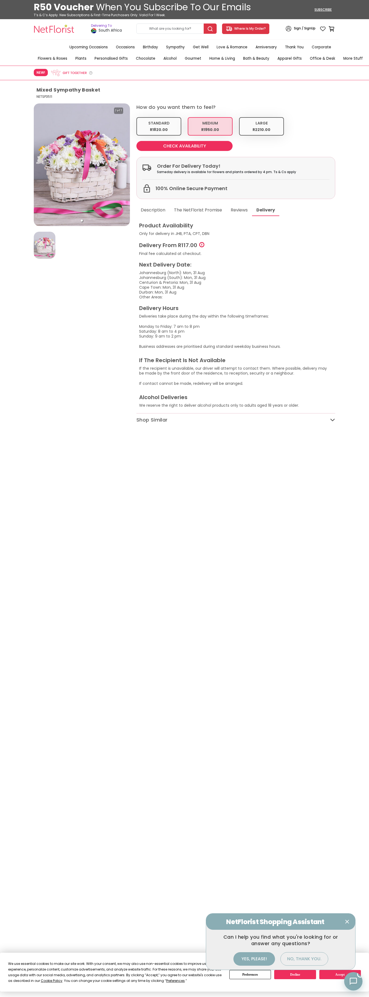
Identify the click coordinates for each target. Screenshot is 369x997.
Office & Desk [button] (322, 58)
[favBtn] (323, 28)
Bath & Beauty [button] (256, 58)
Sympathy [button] (175, 47)
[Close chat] (347, 921)
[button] (82, 221)
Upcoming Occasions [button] (88, 47)
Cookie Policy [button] (51, 980)
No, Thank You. (304, 959)
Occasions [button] (125, 47)
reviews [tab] (239, 210)
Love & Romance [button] (232, 47)
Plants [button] (80, 58)
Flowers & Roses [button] (52, 58)
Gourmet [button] (193, 58)
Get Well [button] (201, 47)
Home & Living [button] (222, 58)
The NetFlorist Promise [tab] (198, 210)
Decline (295, 974)
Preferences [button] (175, 980)
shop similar (151, 419)
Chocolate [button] (145, 58)
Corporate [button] (321, 47)
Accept (340, 974)
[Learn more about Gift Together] (72, 72)
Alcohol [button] (170, 58)
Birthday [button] (150, 47)
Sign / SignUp (305, 28)
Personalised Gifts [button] (111, 58)
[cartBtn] (331, 28)
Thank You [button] (294, 47)
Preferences (250, 974)
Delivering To (101, 26)
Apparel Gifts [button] (289, 58)
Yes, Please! (254, 959)
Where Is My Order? (249, 28)
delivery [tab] (265, 210)
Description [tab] (153, 210)
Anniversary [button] (266, 47)
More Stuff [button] (353, 58)
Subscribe (323, 9)
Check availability (184, 146)
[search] (210, 28)
